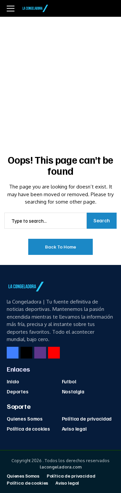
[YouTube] (54, 353)
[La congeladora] (34, 8)
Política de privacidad (87, 419)
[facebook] (12, 353)
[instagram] (40, 353)
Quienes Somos (25, 419)
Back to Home (60, 247)
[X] (26, 353)
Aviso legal (74, 429)
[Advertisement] (60, 80)
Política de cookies (28, 429)
